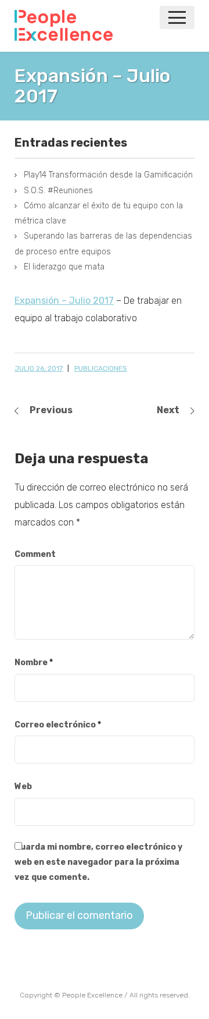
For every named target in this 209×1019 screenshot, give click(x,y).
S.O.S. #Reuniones (58, 191)
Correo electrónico (58, 725)
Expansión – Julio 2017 (64, 300)
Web (23, 786)
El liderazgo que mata (64, 267)
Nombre (34, 663)
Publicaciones (100, 368)
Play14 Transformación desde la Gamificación (108, 175)
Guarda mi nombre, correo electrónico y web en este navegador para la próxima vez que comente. (98, 862)
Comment (35, 554)
